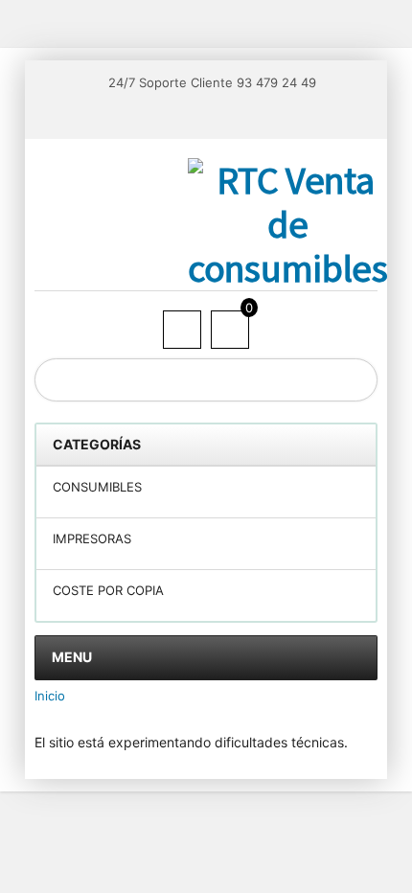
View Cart (231, 328)
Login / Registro (183, 330)
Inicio (49, 695)
